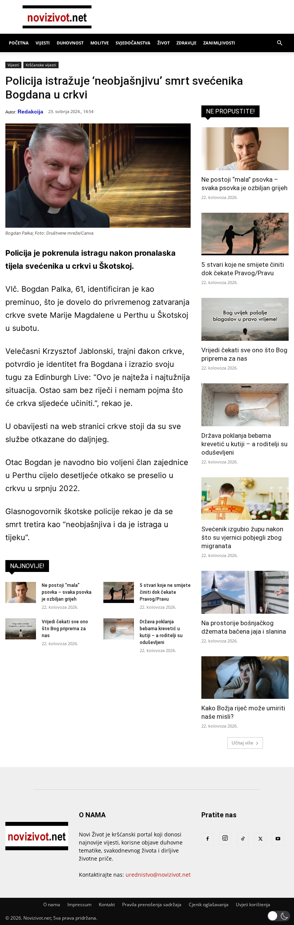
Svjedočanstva (133, 43)
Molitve (99, 43)
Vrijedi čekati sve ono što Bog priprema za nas (65, 628)
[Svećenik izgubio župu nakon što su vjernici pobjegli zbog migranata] (245, 498)
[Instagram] (225, 838)
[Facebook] (207, 839)
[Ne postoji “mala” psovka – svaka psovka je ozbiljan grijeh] (20, 592)
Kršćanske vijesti (41, 64)
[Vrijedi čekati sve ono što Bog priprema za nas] (20, 628)
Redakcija (30, 111)
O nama (51, 904)
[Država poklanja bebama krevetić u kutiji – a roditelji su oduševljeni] (118, 628)
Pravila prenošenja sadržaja (151, 904)
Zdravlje (186, 43)
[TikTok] (243, 839)
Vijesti (43, 43)
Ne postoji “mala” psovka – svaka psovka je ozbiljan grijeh (66, 592)
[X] (260, 839)
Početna (19, 43)
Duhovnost (70, 43)
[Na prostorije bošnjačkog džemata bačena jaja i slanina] (245, 592)
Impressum (79, 904)
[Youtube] (278, 839)
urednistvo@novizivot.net (158, 874)
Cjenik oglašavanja (209, 904)
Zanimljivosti (219, 43)
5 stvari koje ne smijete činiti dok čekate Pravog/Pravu (165, 592)
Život (163, 43)
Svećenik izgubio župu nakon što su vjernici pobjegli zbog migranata (242, 537)
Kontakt (107, 904)
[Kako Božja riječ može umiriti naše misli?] (245, 677)
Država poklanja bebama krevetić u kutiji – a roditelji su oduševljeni (244, 444)
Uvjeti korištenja (253, 904)
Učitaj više (242, 742)
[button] (279, 43)
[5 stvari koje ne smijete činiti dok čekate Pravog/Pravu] (118, 592)
